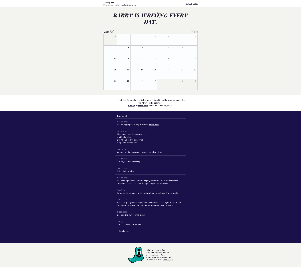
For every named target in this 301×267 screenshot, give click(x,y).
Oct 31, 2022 (122, 190)
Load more (124, 231)
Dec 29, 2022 (122, 149)
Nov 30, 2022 (122, 178)
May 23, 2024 (122, 122)
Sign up (189, 4)
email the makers (152, 257)
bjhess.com (154, 125)
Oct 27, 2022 (122, 200)
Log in (195, 4)
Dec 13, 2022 (122, 168)
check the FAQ (157, 255)
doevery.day (108, 3)
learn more (143, 105)
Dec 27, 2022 (122, 159)
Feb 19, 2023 (122, 131)
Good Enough (168, 260)
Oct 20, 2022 (122, 221)
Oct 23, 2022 (122, 212)
